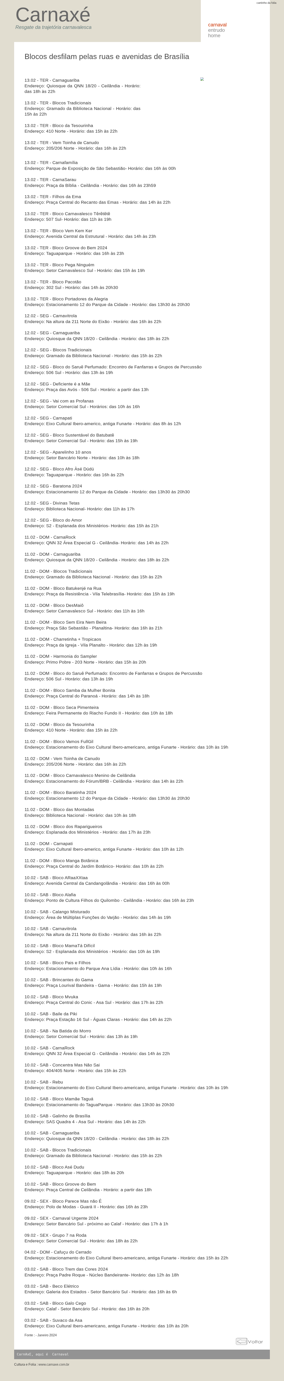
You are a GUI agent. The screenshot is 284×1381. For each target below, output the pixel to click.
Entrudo (216, 30)
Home (214, 35)
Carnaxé (52, 14)
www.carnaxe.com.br (53, 1364)
